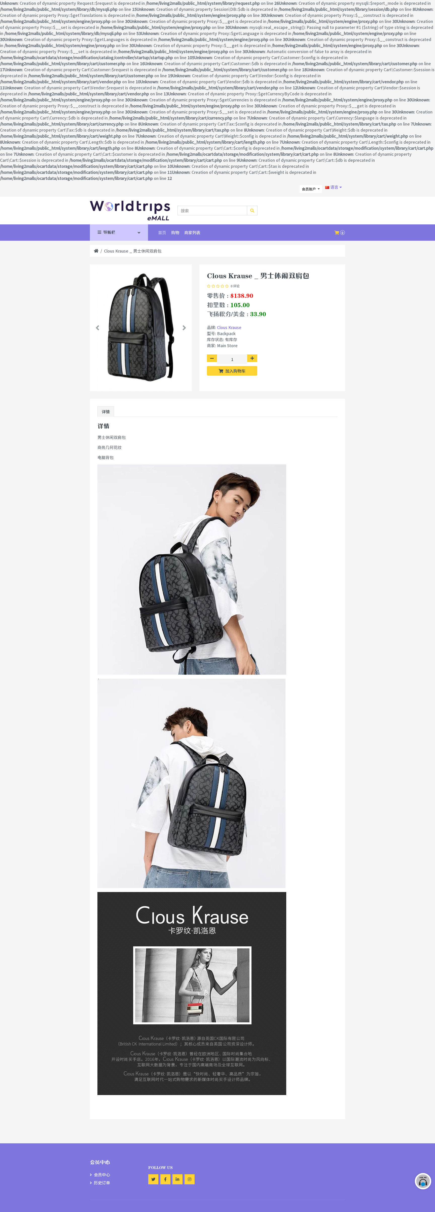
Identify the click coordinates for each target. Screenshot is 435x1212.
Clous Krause (229, 327)
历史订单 (102, 1183)
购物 (175, 232)
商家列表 (192, 232)
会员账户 (309, 188)
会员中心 (102, 1174)
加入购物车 (234, 371)
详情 (106, 412)
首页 (162, 232)
